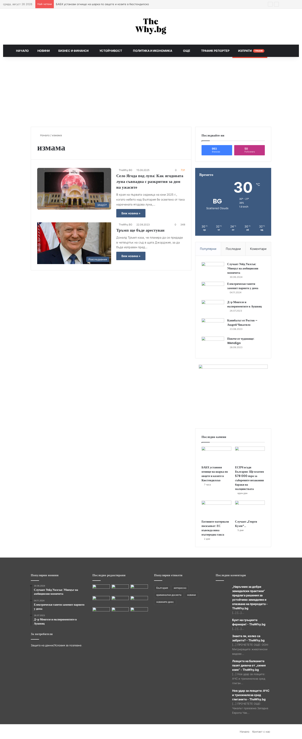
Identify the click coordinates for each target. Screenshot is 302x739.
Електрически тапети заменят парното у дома (242, 286)
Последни (233, 249)
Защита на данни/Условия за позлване (56, 645)
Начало (22, 50)
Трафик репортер (215, 50)
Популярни (208, 249)
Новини (43, 50)
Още (186, 50)
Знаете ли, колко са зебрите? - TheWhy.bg (248, 638)
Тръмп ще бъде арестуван (140, 230)
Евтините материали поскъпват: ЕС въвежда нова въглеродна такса (215, 528)
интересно (180, 587)
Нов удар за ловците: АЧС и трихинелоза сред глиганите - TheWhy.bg (251, 695)
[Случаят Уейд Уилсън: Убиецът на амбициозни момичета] (213, 269)
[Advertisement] (151, 92)
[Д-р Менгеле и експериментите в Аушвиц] (213, 307)
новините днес (165, 601)
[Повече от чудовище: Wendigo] (213, 344)
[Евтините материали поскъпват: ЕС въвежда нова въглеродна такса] (216, 509)
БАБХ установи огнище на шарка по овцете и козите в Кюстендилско (215, 473)
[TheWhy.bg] (151, 26)
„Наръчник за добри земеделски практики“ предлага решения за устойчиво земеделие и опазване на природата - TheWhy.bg (250, 597)
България (162, 587)
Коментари (258, 249)
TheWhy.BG (125, 170)
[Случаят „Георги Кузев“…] (250, 509)
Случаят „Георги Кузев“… (246, 524)
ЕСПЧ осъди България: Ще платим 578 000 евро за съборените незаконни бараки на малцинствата (249, 478)
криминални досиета (168, 594)
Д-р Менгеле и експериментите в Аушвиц (244, 304)
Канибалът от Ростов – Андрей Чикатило (242, 322)
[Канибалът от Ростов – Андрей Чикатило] (213, 326)
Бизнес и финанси (73, 50)
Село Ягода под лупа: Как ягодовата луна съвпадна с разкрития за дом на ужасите (149, 181)
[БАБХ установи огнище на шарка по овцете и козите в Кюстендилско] (216, 455)
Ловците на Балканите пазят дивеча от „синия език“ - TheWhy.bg (249, 665)
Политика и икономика (152, 50)
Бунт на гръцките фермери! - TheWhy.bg (248, 622)
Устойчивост (110, 50)
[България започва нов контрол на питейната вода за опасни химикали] (120, 612)
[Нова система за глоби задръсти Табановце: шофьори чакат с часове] (139, 601)
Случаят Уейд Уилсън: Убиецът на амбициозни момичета (242, 268)
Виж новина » (130, 213)
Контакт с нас (261, 731)
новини (191, 594)
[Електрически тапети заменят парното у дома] (213, 289)
